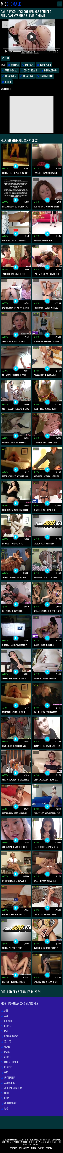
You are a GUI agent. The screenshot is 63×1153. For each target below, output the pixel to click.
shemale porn (50, 70)
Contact (13, 1148)
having (6, 1052)
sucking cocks (10, 1036)
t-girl (7, 82)
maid (5, 1072)
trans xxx (27, 76)
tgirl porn (45, 64)
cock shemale (30, 70)
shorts (7, 1057)
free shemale (10, 70)
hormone (8, 1021)
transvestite (46, 76)
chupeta (7, 1026)
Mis (11, 3)
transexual (10, 76)
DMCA (33, 1148)
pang (5, 1108)
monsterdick (10, 1103)
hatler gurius (10, 1062)
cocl (5, 1015)
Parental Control (45, 1148)
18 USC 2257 (24, 1148)
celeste (7, 1041)
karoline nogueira (12, 1088)
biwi (5, 1031)
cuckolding (9, 1082)
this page (53, 1141)
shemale (14, 64)
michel (6, 1046)
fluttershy (9, 1077)
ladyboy (29, 64)
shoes (6, 1098)
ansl (5, 1010)
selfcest (7, 1067)
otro (6, 1093)
